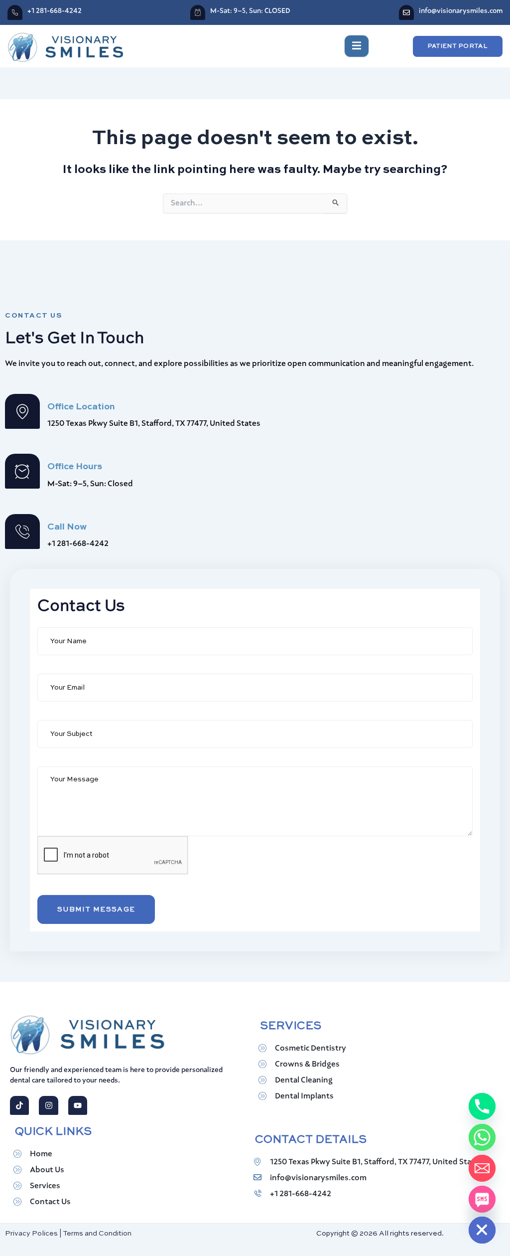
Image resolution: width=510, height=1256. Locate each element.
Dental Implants (304, 1096)
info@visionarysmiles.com (461, 10)
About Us (47, 1170)
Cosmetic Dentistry (310, 1049)
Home (41, 1154)
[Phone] (482, 1106)
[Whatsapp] (482, 1137)
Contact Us (50, 1202)
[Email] (482, 1168)
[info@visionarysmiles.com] (406, 12)
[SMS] (482, 1199)
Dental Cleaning (304, 1080)
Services (45, 1186)
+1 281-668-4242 (54, 10)
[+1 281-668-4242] (14, 12)
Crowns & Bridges (307, 1065)
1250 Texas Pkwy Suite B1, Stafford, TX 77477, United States (376, 1162)
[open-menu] (356, 46)
